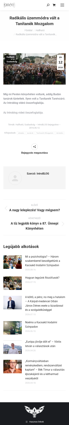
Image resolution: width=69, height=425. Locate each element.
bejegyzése (48, 124)
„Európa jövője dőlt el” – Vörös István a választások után (43, 344)
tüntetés (59, 133)
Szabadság (12, 61)
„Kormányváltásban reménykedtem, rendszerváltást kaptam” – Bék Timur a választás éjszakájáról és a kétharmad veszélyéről (44, 369)
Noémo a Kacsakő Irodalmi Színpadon (41, 324)
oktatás (21, 133)
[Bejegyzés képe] (12, 262)
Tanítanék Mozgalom (44, 133)
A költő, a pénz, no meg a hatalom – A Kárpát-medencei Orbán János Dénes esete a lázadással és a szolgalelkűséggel (45, 303)
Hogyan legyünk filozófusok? (42, 277)
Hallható (10, 57)
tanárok (30, 133)
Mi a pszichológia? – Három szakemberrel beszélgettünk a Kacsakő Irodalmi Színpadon (42, 261)
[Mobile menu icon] (62, 5)
